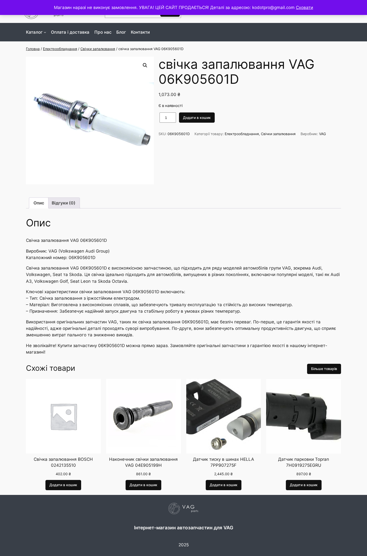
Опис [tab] (38, 202)
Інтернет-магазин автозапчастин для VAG (183, 528)
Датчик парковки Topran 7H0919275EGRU (303, 462)
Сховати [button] (304, 7)
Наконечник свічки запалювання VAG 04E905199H (143, 462)
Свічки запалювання (97, 49)
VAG (322, 134)
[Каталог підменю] (45, 32)
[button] (145, 65)
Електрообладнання (60, 49)
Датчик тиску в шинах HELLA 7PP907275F (223, 462)
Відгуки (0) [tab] (63, 202)
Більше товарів (324, 369)
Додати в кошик (197, 117)
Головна (33, 49)
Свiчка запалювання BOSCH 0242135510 (63, 462)
